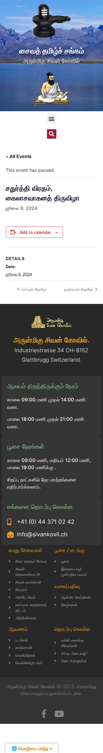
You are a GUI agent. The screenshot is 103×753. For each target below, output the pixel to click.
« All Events (18, 156)
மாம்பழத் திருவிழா (33, 288)
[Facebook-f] (43, 714)
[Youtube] (59, 714)
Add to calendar (35, 232)
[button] (51, 118)
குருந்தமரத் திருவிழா (79, 288)
